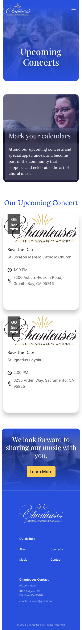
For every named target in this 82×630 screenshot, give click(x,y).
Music (23, 559)
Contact (55, 559)
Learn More (41, 471)
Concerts (56, 549)
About (23, 549)
